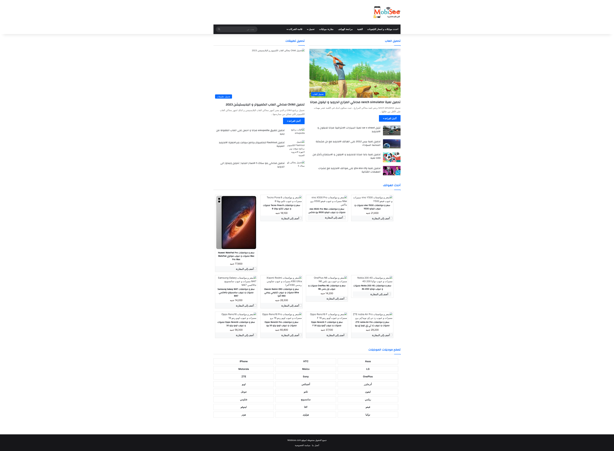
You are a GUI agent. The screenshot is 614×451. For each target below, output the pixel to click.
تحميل (312, 29)
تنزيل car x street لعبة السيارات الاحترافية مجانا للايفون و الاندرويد (349, 129)
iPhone (244, 361)
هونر (243, 414)
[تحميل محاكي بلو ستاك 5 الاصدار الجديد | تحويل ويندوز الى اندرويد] (296, 165)
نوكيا (368, 414)
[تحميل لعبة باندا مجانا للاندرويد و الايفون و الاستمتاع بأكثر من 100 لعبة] (392, 157)
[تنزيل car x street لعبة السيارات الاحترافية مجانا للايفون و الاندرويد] (392, 130)
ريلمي (368, 399)
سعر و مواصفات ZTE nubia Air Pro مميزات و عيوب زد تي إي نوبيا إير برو (372, 324)
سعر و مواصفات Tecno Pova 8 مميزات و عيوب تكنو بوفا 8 (281, 207)
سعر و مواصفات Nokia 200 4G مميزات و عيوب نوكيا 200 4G (372, 287)
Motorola (243, 368)
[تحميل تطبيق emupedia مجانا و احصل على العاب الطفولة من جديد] (296, 132)
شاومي (243, 399)
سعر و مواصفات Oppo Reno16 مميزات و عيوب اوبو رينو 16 (236, 324)
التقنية (360, 29)
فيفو (368, 406)
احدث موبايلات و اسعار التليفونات (382, 29)
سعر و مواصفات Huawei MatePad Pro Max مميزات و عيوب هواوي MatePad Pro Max (236, 256)
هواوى (306, 414)
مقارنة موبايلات (326, 29)
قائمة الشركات (295, 29)
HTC (305, 361)
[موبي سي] (387, 12)
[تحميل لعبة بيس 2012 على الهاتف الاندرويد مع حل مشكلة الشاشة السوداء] (392, 143)
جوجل (244, 391)
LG (368, 368)
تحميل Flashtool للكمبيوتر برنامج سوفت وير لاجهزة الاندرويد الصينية (252, 144)
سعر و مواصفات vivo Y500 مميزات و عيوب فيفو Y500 (372, 207)
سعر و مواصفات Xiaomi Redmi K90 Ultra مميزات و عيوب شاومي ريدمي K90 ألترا (281, 292)
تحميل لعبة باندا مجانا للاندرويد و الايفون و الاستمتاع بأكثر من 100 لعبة (347, 156)
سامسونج (306, 399)
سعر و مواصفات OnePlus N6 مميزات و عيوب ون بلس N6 (327, 287)
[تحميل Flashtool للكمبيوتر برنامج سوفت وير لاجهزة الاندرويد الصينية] (296, 148)
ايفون (368, 391)
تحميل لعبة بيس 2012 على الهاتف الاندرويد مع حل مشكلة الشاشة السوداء (348, 143)
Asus (368, 361)
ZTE (243, 376)
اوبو (244, 384)
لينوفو (244, 406)
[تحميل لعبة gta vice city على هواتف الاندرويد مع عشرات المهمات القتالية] (392, 170)
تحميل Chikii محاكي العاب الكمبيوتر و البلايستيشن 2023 (265, 104)
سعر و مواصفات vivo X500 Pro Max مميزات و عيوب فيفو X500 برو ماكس (326, 210)
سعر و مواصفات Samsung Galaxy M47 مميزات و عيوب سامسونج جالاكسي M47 (236, 292)
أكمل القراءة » (390, 118)
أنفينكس (306, 384)
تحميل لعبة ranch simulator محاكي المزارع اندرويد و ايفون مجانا (355, 102)
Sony (306, 376)
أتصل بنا (315, 445)
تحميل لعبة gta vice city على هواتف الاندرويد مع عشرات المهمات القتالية (349, 170)
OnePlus (368, 376)
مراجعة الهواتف (345, 29)
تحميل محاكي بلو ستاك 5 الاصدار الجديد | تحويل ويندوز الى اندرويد (252, 165)
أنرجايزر (368, 384)
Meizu (305, 368)
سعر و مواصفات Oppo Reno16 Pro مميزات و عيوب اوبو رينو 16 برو (281, 324)
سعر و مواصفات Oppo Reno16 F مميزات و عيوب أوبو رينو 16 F (327, 324)
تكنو (306, 391)
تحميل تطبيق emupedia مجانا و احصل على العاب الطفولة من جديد (250, 132)
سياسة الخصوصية (302, 445)
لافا (305, 406)
